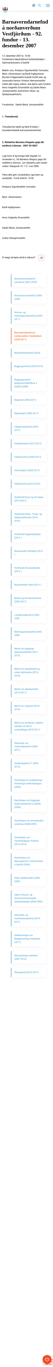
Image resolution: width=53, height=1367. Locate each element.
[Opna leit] (39, 5)
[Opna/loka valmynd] (47, 5)
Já (41, 257)
